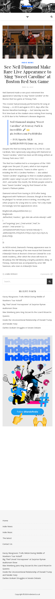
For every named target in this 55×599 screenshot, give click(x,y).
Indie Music (7, 532)
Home (5, 520)
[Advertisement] (27, 468)
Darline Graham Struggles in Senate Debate (22, 327)
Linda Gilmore (11, 274)
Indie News (28, 63)
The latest (7, 538)
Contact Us (7, 544)
